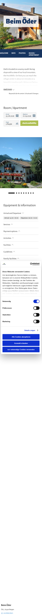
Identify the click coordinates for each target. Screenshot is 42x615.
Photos (22, 53)
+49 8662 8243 (8, 613)
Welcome (4, 53)
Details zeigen (29, 330)
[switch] (36, 308)
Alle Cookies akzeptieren (21, 337)
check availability (29, 123)
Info (13, 53)
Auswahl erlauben (21, 343)
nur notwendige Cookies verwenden (21, 349)
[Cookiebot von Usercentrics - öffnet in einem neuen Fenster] (30, 264)
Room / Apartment (34, 54)
